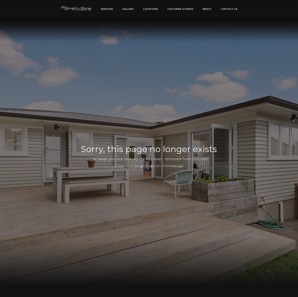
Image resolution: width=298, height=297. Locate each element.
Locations (150, 9)
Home (76, 8)
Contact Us (229, 9)
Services (107, 9)
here (129, 166)
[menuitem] (76, 9)
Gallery (128, 9)
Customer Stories (180, 9)
